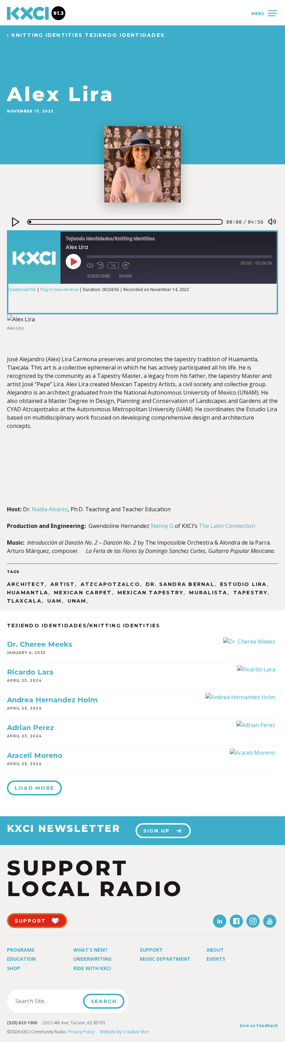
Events (215, 959)
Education (21, 959)
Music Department (165, 959)
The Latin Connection (227, 526)
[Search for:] (47, 1001)
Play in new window (59, 289)
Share (125, 276)
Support (151, 949)
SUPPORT (30, 921)
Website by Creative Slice (124, 1032)
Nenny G (162, 526)
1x (113, 265)
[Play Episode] (73, 261)
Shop (13, 968)
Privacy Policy (81, 1032)
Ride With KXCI (92, 968)
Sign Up (156, 831)
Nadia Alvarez (50, 509)
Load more (34, 788)
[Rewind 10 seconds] (100, 265)
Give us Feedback (258, 1025)
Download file (22, 289)
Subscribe (99, 276)
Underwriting (92, 959)
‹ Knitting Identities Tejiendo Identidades (86, 35)
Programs (20, 949)
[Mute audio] (90, 265)
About (215, 949)
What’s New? (90, 949)
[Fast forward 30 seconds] (125, 265)
